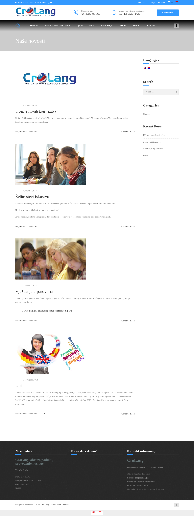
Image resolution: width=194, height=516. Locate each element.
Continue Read (128, 132)
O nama (141, 2)
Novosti (137, 25)
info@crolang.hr (142, 478)
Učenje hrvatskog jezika (35, 111)
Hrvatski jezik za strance (57, 25)
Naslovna (20, 25)
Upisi (91, 25)
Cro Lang (45, 505)
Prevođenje (106, 25)
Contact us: (167, 12)
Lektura (122, 25)
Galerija (151, 2)
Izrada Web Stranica (60, 505)
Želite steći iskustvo (32, 196)
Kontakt (161, 2)
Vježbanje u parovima (34, 291)
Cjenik (80, 25)
